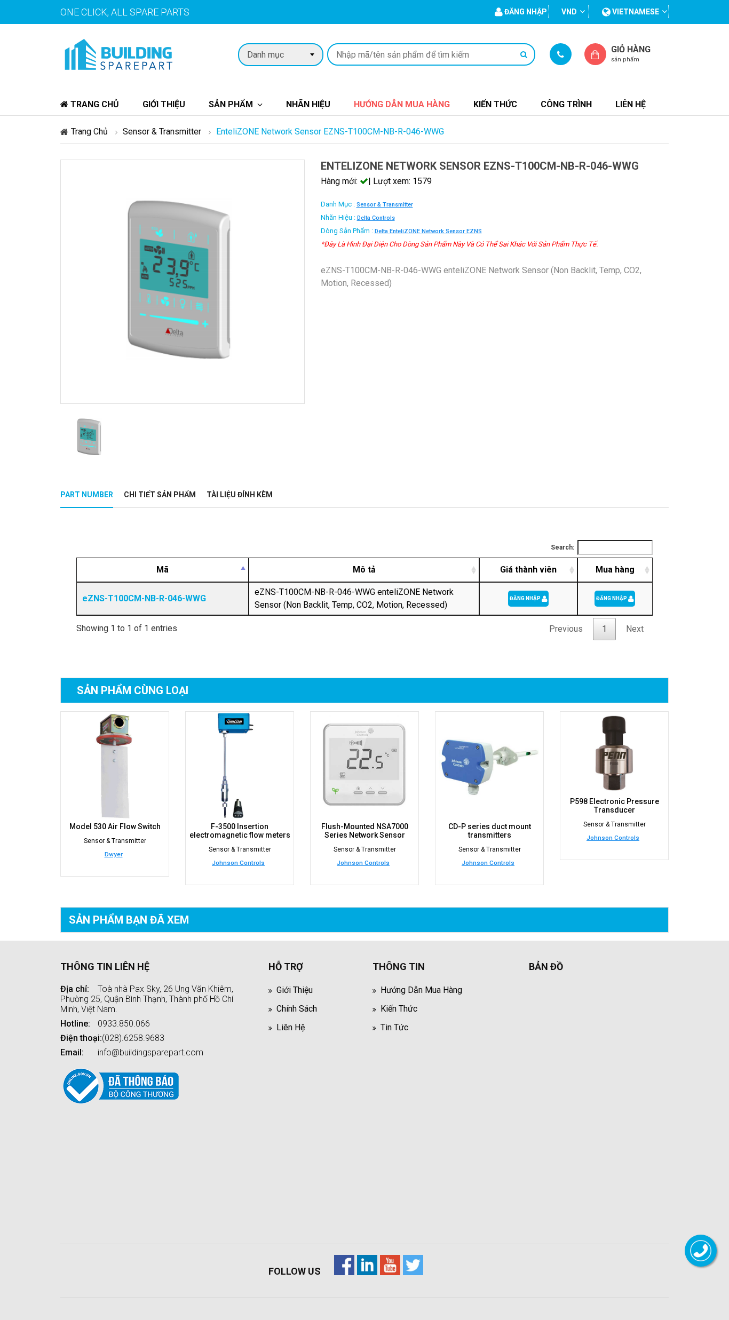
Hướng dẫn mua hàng (402, 104)
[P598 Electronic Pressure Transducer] (614, 753)
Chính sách (296, 1009)
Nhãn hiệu (308, 104)
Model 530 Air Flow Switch (115, 826)
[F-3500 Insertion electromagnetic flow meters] (240, 766)
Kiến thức (495, 104)
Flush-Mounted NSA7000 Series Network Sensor (364, 830)
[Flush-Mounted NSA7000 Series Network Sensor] (364, 766)
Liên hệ (630, 104)
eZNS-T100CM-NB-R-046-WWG (144, 598)
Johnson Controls (238, 862)
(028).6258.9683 (133, 1038)
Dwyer (114, 854)
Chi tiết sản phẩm (160, 494)
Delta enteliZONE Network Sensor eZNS (428, 231)
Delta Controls (376, 217)
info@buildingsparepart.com (150, 1052)
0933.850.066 (124, 1024)
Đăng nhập (526, 598)
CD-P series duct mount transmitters (489, 830)
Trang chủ (93, 104)
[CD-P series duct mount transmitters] (489, 766)
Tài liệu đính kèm (240, 494)
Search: (562, 547)
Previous (566, 629)
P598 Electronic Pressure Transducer (614, 805)
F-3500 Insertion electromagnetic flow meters (239, 830)
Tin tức (394, 1027)
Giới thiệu (163, 104)
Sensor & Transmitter (162, 131)
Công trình (566, 104)
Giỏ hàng (631, 53)
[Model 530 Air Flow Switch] (115, 766)
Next (635, 629)
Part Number (86, 494)
